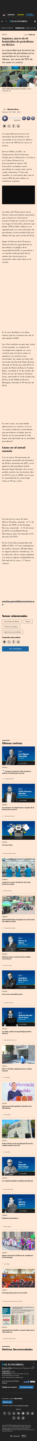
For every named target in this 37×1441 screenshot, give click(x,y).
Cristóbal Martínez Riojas (9, 928)
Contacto (16, 1375)
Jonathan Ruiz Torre (8, 1002)
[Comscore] (15, 1436)
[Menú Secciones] (2, 21)
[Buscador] (6, 21)
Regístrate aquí (7, 1402)
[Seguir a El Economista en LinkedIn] (14, 1413)
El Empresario (26, 1368)
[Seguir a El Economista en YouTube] (18, 1413)
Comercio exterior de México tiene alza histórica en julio (16, 883)
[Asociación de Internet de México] (24, 1436)
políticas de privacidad (22, 1405)
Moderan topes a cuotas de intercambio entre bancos (16, 958)
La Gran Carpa (7, 845)
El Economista (17, 1368)
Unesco (27, 621)
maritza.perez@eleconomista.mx (18, 603)
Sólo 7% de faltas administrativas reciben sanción (17, 1070)
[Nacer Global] (29, 1382)
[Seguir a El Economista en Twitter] (9, 1413)
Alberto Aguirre (7, 1226)
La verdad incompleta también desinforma (17, 1181)
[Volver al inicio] (18, 1365)
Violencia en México (11, 627)
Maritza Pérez (7, 1114)
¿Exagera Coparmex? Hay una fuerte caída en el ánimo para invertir (16, 772)
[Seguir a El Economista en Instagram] (28, 1413)
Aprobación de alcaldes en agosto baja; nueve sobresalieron (18, 1331)
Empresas (5, 879)
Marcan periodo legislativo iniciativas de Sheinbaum (17, 1107)
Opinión (4, 767)
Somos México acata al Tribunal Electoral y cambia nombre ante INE (18, 1144)
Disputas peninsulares (10, 1218)
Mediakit (12, 1372)
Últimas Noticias (7, 28)
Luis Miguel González (9, 778)
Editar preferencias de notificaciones (12, 1377)
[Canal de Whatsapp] (32, 1236)
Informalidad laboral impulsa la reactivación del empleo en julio (18, 920)
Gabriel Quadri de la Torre (10, 1040)
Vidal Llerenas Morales (9, 816)
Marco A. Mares (8, 965)
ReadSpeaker (17, 120)
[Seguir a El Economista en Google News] (14, 1418)
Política (4, 34)
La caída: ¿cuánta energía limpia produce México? (17, 1032)
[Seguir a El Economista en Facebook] (5, 1413)
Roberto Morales (8, 890)
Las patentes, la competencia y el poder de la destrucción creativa (18, 808)
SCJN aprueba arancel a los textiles (14, 1293)
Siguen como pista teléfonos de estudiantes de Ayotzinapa (18, 1256)
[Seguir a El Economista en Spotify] (23, 1413)
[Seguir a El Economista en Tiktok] (23, 1418)
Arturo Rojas (7, 1077)
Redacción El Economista (10, 853)
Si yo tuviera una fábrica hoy (12, 994)
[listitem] (5, 118)
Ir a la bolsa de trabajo (26, 1387)
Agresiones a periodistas (12, 632)
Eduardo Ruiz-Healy (8, 1189)
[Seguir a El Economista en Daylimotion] (32, 1413)
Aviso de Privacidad (17, 1373)
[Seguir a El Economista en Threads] (18, 1418)
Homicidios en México (11, 621)
